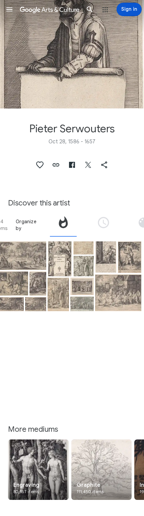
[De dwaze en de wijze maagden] (82, 286)
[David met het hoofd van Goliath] (58, 295)
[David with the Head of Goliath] (83, 266)
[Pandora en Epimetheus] (106, 257)
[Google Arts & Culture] (49, 9)
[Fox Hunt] (37, 283)
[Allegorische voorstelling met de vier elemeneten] (60, 258)
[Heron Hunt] (23, 255)
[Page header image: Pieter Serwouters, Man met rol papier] (72, 54)
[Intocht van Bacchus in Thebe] (82, 303)
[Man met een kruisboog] (129, 257)
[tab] (63, 225)
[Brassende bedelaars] (118, 293)
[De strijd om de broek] (14, 283)
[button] (9, 9)
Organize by (26, 225)
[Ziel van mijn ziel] (83, 248)
